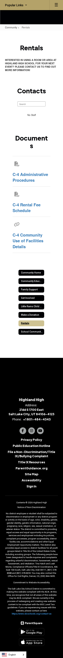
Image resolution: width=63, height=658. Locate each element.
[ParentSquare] (31, 623)
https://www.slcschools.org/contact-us (31, 613)
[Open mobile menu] (56, 5)
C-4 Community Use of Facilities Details (28, 240)
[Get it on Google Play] (31, 632)
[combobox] (13, 654)
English (12, 654)
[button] (16, 5)
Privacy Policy (31, 440)
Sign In (31, 486)
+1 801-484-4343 (37, 419)
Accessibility (31, 480)
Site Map (31, 474)
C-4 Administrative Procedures (30, 177)
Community (11, 27)
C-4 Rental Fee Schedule (26, 207)
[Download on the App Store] (31, 642)
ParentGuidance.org (32, 468)
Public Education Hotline (31, 446)
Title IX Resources (31, 462)
